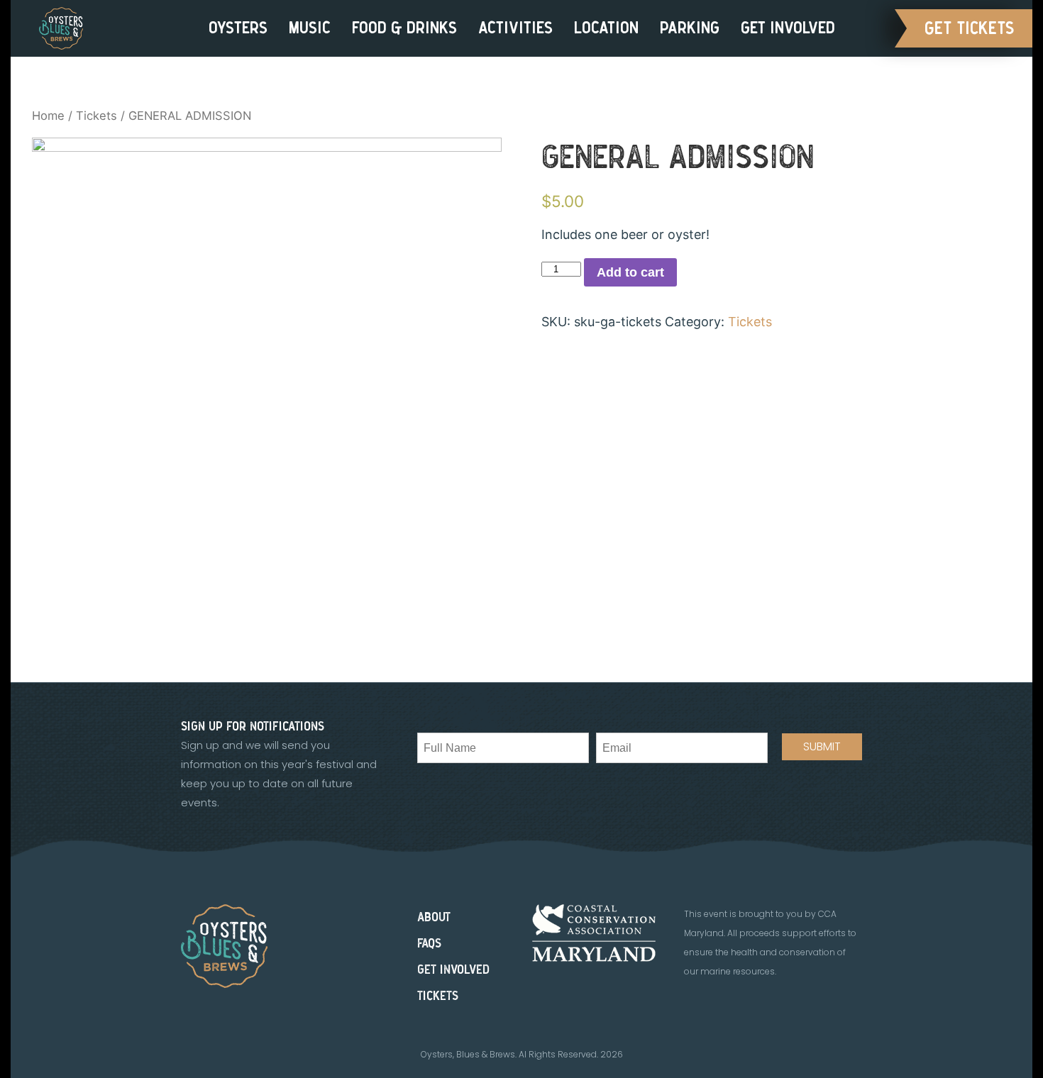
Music (310, 28)
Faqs (429, 943)
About (434, 917)
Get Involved (788, 28)
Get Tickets (970, 28)
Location (606, 28)
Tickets (96, 116)
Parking (689, 28)
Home (48, 116)
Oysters (238, 28)
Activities (515, 28)
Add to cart (630, 272)
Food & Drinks (404, 28)
